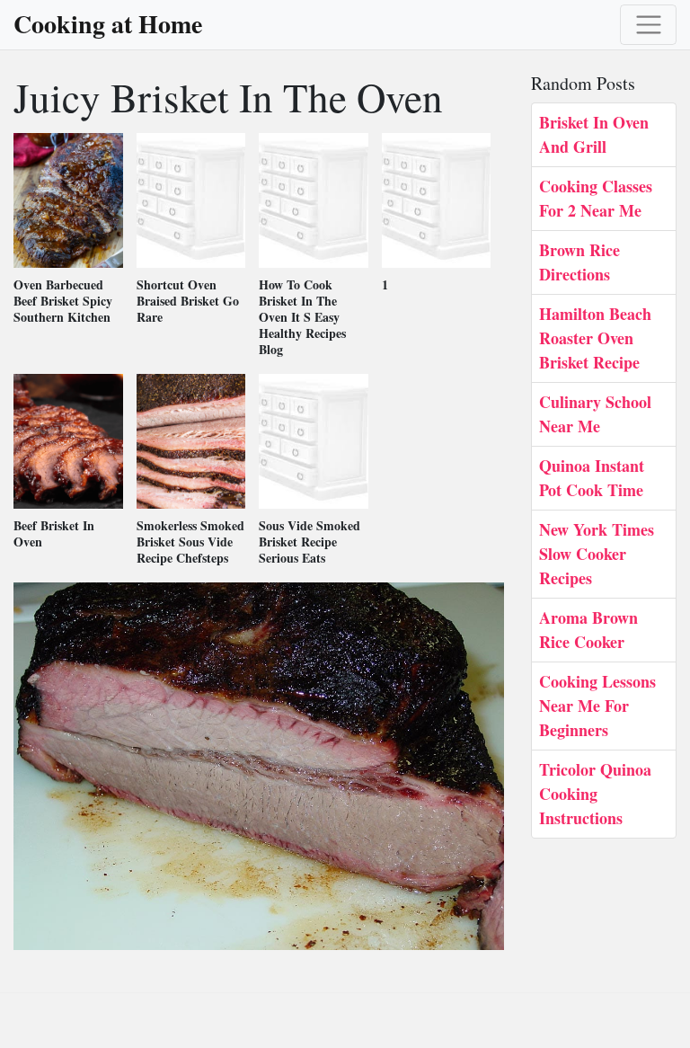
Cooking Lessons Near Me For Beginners (597, 706)
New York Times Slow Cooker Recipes (596, 554)
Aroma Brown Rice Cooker (588, 629)
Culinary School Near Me (595, 414)
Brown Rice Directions (579, 262)
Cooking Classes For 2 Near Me (595, 198)
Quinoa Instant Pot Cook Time (591, 478)
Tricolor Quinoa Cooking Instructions (595, 794)
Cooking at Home (107, 24)
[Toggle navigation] (648, 24)
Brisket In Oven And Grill (594, 134)
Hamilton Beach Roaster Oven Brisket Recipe (595, 338)
